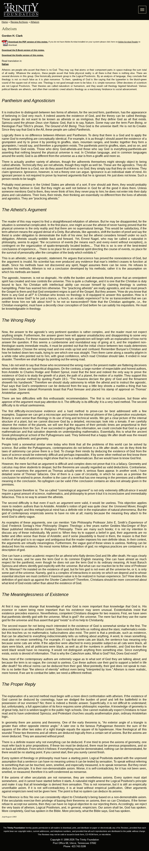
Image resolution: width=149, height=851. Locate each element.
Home (5, 22)
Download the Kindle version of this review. (23, 55)
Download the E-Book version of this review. (23, 50)
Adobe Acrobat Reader (128, 42)
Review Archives (19, 22)
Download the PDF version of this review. (28, 42)
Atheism (35, 22)
